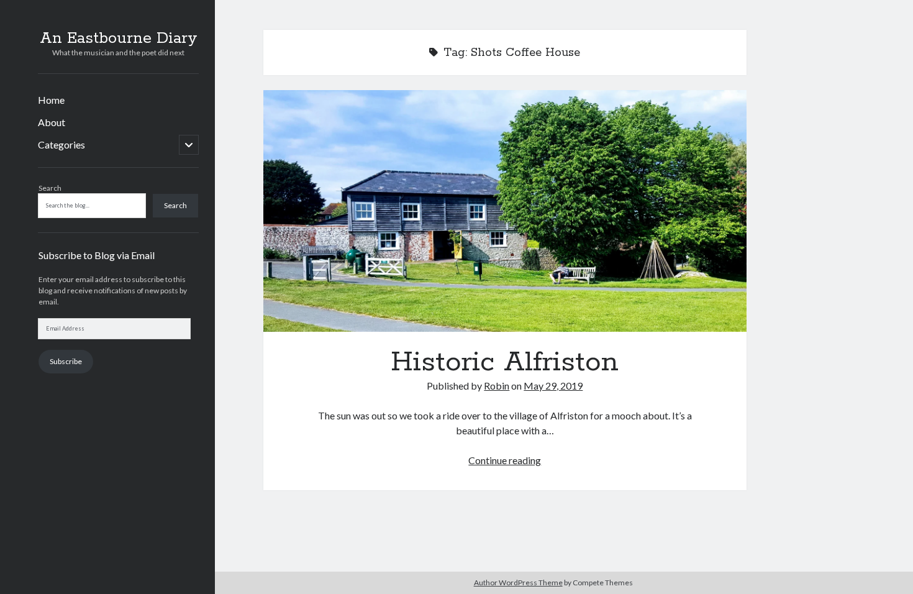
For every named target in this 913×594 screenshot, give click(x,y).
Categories (61, 144)
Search (50, 188)
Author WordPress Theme (518, 582)
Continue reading (504, 460)
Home (51, 100)
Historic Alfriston (505, 211)
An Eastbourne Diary (119, 38)
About (51, 122)
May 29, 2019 (553, 385)
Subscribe (66, 361)
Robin (496, 385)
